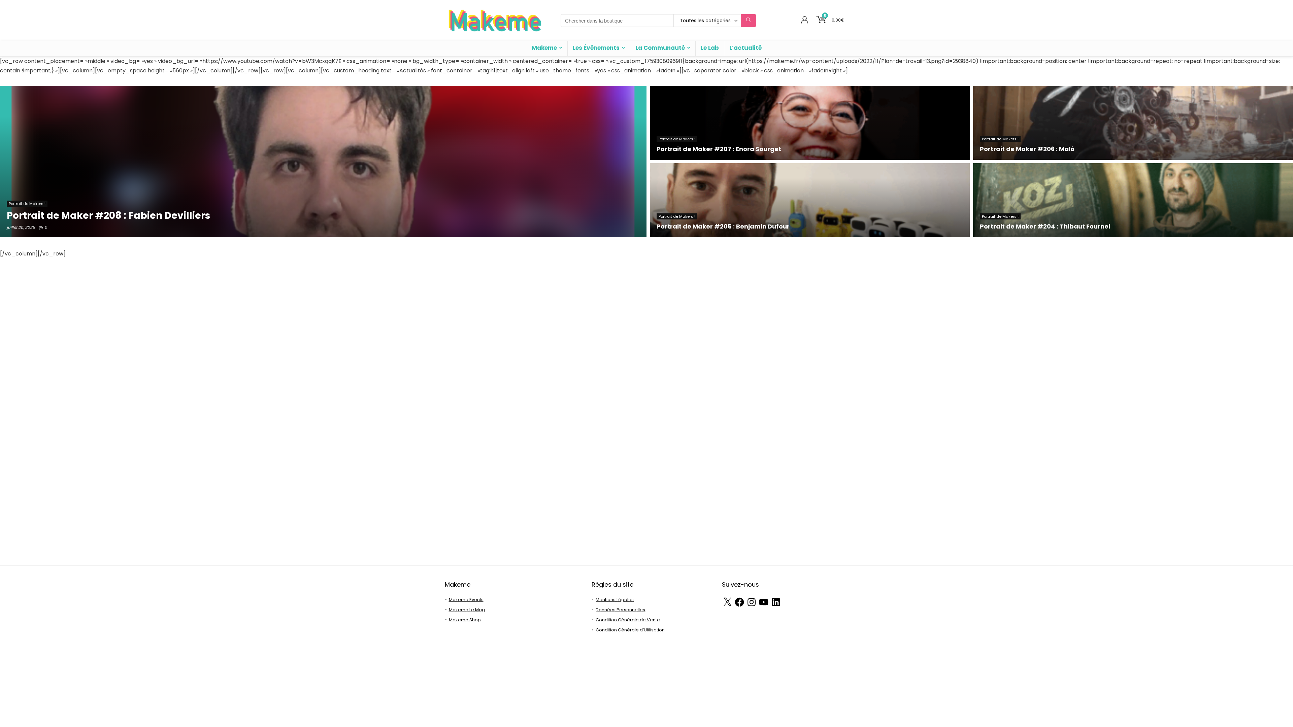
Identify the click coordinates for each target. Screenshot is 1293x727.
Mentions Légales (615, 599)
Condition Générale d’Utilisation (630, 630)
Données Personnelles (620, 610)
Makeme (544, 48)
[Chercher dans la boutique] (748, 20)
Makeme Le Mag (467, 610)
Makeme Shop (465, 620)
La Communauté (660, 48)
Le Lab (710, 48)
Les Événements (596, 48)
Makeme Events (466, 599)
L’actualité (745, 48)
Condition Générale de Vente (628, 620)
